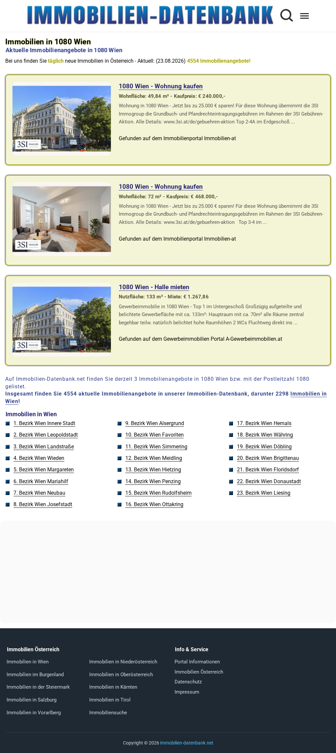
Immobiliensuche (108, 713)
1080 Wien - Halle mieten (154, 287)
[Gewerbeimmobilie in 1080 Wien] (61, 355)
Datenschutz (188, 682)
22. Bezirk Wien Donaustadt (269, 481)
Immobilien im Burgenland (35, 675)
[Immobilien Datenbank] (150, 24)
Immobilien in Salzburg (31, 700)
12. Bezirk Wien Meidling (153, 458)
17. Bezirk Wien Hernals (264, 423)
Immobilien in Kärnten (113, 687)
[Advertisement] (168, 572)
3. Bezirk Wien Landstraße (43, 446)
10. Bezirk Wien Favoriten (154, 435)
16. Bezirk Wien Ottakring (154, 504)
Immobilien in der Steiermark (38, 687)
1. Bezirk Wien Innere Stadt (44, 423)
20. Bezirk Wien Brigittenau (268, 458)
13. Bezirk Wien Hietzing (153, 469)
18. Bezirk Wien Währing (265, 435)
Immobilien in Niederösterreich (123, 662)
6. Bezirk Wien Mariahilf (40, 481)
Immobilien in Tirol (110, 700)
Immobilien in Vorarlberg (34, 713)
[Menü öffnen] (304, 15)
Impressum (187, 692)
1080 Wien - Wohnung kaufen (161, 86)
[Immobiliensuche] (286, 16)
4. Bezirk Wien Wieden (38, 458)
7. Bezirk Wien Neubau (39, 493)
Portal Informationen (197, 662)
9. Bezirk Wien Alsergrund (154, 423)
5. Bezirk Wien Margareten (43, 469)
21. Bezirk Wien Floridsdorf (268, 469)
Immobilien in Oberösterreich (121, 675)
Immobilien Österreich (199, 672)
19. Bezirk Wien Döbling (264, 446)
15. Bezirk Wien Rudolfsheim (158, 493)
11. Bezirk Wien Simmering (156, 446)
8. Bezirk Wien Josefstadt (42, 504)
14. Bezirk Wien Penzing (153, 481)
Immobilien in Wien (28, 662)
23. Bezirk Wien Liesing (263, 493)
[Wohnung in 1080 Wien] (61, 154)
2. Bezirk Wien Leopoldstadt (45, 435)
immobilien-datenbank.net (186, 742)
